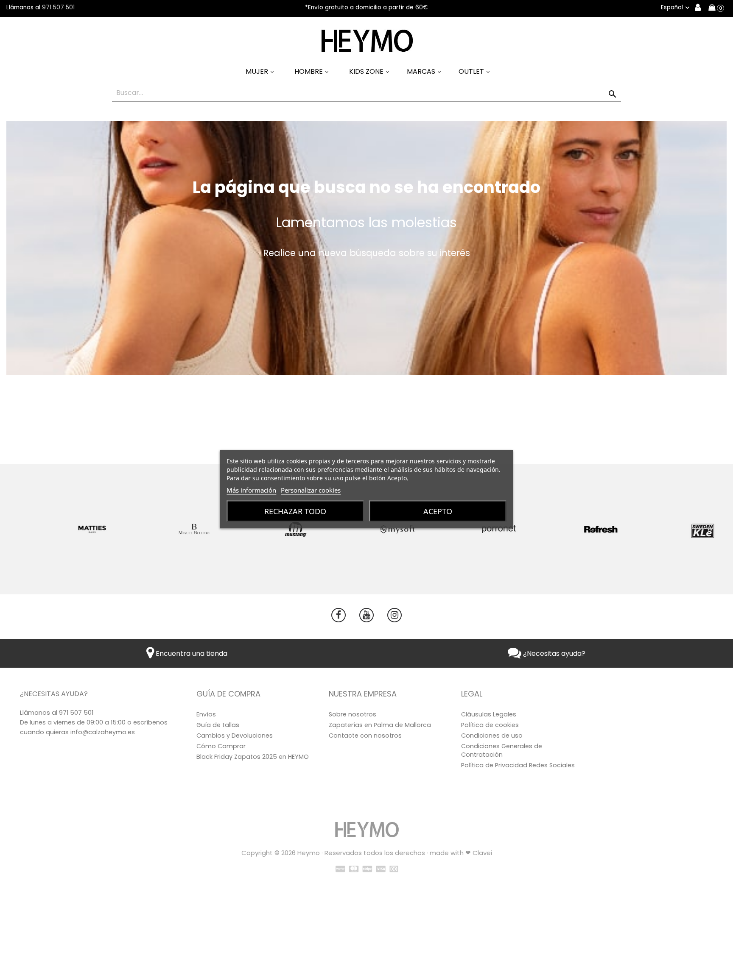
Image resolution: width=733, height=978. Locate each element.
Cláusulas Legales (488, 714)
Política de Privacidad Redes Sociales (518, 765)
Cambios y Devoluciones (234, 735)
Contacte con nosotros (365, 735)
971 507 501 (58, 7)
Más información (251, 489)
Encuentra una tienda (190, 653)
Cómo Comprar (221, 746)
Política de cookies (490, 725)
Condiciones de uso (492, 735)
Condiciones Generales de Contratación (501, 750)
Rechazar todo (295, 511)
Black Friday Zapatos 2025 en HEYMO (252, 756)
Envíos (206, 714)
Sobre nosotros (352, 714)
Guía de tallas (217, 725)
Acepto (437, 511)
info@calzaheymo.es (102, 732)
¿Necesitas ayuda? (553, 653)
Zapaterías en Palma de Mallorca (380, 725)
